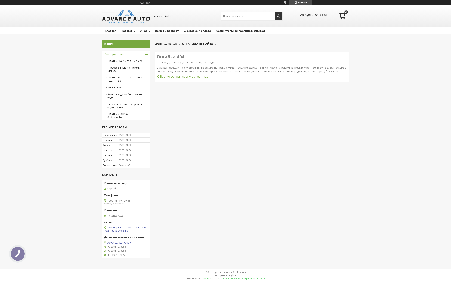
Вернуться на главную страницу (184, 76)
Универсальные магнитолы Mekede (123, 69)
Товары (126, 30)
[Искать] (278, 16)
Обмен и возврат (167, 30)
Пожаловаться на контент (215, 278)
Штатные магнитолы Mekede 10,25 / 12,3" (125, 79)
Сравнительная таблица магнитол (240, 30)
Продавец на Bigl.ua (225, 275)
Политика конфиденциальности (248, 278)
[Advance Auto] (126, 16)
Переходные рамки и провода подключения (125, 105)
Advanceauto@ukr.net (119, 242)
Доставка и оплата (197, 30)
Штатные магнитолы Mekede (125, 61)
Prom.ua (241, 272)
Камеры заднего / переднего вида (124, 95)
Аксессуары (114, 87)
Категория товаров (116, 54)
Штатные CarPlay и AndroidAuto (118, 115)
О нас (143, 30)
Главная (110, 30)
